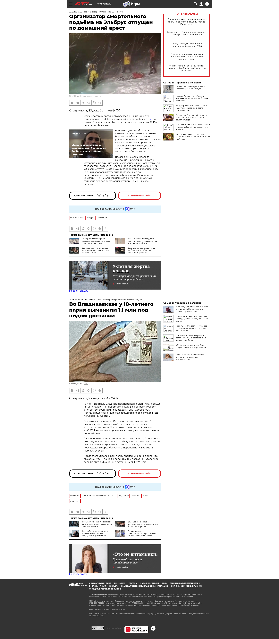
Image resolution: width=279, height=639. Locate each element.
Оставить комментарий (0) (140, 196)
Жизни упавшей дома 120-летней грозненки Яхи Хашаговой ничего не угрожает (186, 68)
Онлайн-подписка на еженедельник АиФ (181, 583)
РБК (149, 119)
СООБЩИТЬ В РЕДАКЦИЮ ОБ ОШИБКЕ (105, 589)
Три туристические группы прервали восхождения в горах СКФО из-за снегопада (96, 241)
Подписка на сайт (97, 586)
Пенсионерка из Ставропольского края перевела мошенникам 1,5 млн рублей (143, 533)
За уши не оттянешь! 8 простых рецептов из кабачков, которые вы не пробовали (193, 136)
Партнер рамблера (114, 628)
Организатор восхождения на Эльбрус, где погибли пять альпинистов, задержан (141, 250)
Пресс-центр (119, 583)
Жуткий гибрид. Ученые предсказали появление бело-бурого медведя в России (193, 127)
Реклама (133, 583)
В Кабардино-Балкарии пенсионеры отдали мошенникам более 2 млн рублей (143, 524)
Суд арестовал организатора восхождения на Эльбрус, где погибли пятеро (95, 250)
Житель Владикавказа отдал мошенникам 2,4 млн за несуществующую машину (95, 533)
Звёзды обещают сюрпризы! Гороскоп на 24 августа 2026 (186, 45)
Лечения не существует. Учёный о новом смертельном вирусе (191, 87)
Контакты (113, 586)
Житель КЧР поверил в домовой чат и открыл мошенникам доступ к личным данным (97, 524)
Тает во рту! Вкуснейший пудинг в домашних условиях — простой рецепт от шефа (191, 117)
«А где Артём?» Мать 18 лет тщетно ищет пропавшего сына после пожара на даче (191, 107)
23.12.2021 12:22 (75, 12)
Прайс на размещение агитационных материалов (144, 586)
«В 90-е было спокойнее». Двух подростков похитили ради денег (191, 346)
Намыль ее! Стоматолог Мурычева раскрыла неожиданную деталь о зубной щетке (191, 328)
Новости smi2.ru (78, 290)
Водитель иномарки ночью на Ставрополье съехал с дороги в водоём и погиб (187, 56)
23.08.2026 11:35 (76, 299)
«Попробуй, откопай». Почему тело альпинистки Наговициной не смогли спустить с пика (192, 309)
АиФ (86, 384)
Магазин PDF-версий (149, 583)
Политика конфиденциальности (186, 586)
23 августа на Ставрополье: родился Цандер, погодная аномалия (186, 33)
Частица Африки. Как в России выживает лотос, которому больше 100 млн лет (192, 98)
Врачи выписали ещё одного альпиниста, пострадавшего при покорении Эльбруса (142, 241)
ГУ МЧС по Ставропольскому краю (85, 96)
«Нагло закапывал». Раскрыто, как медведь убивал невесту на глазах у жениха (192, 318)
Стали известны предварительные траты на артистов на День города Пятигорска (186, 22)
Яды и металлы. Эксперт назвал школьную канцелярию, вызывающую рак (190, 357)
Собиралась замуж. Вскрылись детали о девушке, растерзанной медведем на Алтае (191, 337)
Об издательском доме (100, 583)
